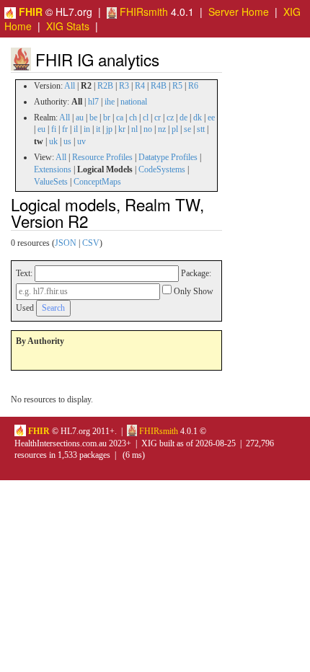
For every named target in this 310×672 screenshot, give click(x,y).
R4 (140, 86)
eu (41, 129)
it (98, 129)
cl (146, 117)
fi (53, 129)
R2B (105, 86)
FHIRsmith (142, 11)
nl (134, 129)
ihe (110, 102)
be (93, 117)
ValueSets (51, 182)
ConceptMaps (97, 182)
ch (133, 117)
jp (109, 129)
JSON (65, 243)
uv (81, 141)
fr (65, 129)
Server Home (238, 11)
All (69, 86)
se (187, 129)
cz (170, 117)
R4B (159, 86)
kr (121, 129)
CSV (90, 243)
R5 (177, 86)
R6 (193, 86)
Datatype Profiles (168, 157)
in (87, 129)
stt (201, 129)
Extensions (52, 169)
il (76, 129)
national (133, 102)
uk (53, 141)
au (80, 117)
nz (162, 129)
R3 (124, 86)
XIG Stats (67, 26)
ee (211, 117)
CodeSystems (161, 169)
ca (119, 117)
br (106, 117)
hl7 (93, 102)
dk (197, 117)
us (67, 141)
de (183, 117)
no (147, 129)
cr (157, 117)
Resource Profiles (102, 157)
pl (175, 129)
